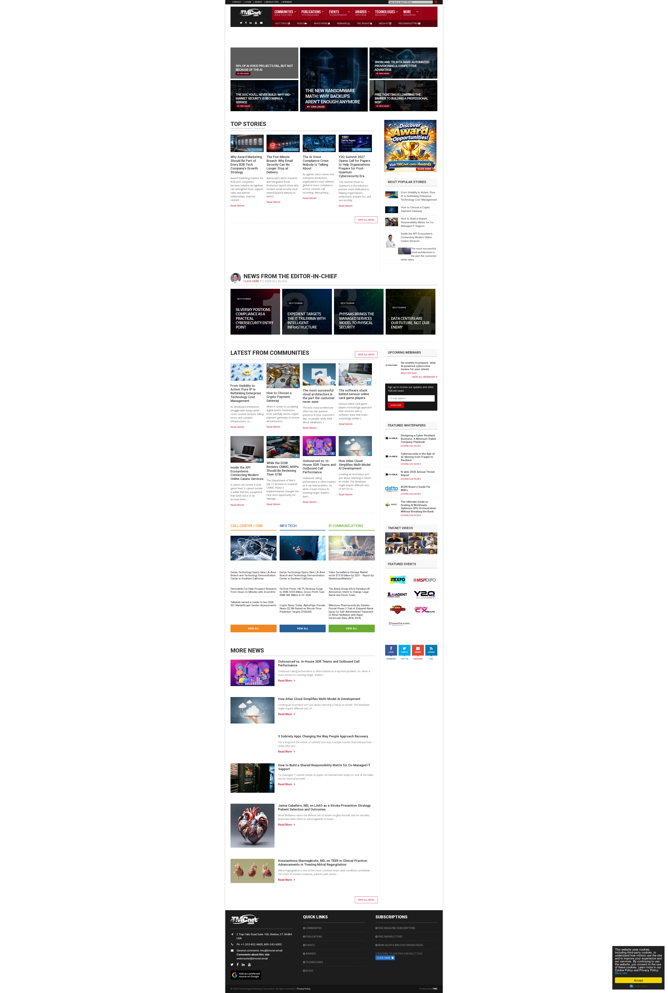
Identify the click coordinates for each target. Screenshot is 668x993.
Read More (236, 205)
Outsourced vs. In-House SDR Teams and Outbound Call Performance (319, 466)
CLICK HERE (251, 281)
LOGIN (248, 2)
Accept (638, 980)
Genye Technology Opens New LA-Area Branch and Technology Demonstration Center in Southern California (253, 575)
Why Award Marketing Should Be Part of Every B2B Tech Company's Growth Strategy (246, 164)
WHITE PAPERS (321, 23)
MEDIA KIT (384, 23)
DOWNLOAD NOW (410, 445)
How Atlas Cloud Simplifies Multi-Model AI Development (355, 464)
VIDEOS (301, 23)
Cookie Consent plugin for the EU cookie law (638, 986)
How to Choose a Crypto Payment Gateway (279, 396)
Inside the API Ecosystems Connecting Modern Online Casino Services (416, 237)
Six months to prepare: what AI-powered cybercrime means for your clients (418, 366)
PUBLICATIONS (313, 936)
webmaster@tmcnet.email (252, 958)
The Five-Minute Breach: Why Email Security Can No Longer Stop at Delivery (280, 164)
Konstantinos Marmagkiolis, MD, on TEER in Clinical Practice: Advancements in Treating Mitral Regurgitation (322, 862)
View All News (366, 219)
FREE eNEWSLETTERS (408, 23)
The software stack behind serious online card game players (354, 394)
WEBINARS (287, 2)
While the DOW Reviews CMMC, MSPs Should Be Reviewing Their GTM (283, 468)
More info (621, 973)
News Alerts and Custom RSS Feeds (400, 945)
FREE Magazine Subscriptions (396, 928)
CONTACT (236, 2)
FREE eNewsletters (389, 936)
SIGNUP (258, 2)
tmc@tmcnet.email (271, 950)
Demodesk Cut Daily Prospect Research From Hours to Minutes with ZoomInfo (253, 590)
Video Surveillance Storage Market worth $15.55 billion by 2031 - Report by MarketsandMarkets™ (351, 575)
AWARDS (310, 953)
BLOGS (309, 970)
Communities (313, 928)
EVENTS (310, 945)
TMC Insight (363, 23)
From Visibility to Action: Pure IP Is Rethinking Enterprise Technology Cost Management (419, 196)
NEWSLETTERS (272, 2)
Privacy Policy (303, 988)
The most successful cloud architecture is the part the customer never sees (319, 396)
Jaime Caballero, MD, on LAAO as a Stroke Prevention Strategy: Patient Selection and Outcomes (324, 807)
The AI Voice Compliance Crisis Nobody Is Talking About (316, 162)
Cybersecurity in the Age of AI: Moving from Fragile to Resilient (418, 457)
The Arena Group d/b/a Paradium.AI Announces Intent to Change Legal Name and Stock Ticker (349, 592)
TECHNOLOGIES (314, 962)
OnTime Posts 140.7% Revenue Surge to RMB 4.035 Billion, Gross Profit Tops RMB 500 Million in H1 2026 (302, 592)
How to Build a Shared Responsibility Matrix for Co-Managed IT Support (417, 222)
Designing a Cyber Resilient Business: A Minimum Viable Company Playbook (418, 439)
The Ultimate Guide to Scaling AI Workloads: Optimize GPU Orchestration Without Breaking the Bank (418, 506)
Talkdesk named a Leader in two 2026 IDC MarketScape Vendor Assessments (253, 604)
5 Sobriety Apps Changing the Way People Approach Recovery (323, 736)
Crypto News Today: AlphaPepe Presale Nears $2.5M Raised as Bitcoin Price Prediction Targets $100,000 (302, 608)
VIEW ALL (253, 628)
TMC (435, 988)
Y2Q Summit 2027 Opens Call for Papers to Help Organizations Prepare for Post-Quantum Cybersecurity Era (354, 166)
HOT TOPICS (281, 23)
